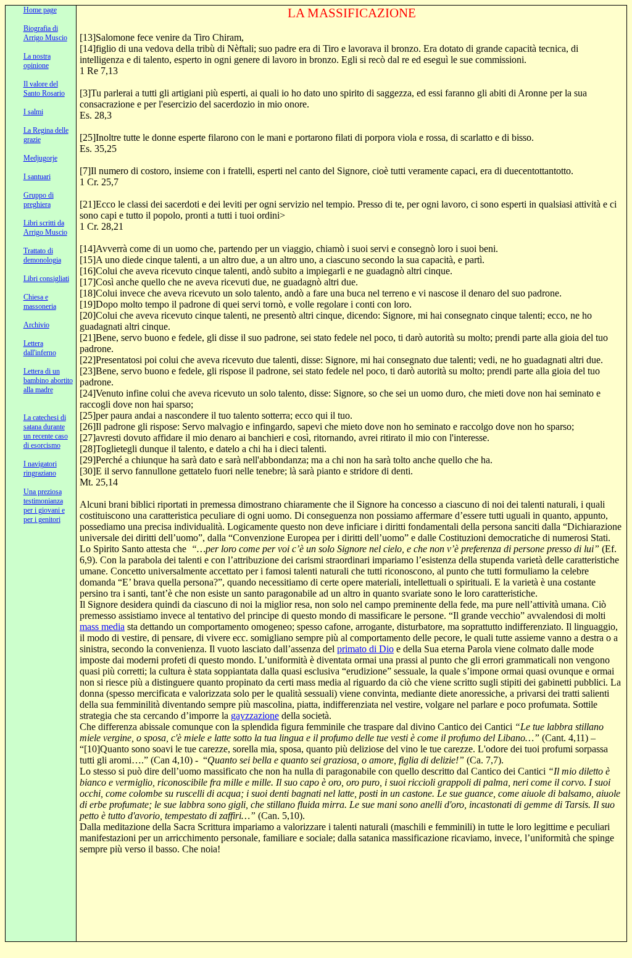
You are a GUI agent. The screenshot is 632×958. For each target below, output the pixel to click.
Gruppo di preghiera (38, 200)
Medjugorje (40, 158)
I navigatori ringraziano (40, 468)
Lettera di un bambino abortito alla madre (48, 380)
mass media (102, 626)
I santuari (37, 176)
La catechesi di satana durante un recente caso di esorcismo (45, 431)
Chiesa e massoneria (39, 302)
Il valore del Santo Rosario (44, 89)
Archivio (36, 325)
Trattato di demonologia (42, 255)
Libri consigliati (46, 278)
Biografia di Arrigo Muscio (45, 33)
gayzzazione (255, 715)
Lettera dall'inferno (39, 348)
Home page (40, 10)
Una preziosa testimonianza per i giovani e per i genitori (44, 505)
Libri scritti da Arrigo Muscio (45, 228)
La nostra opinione (37, 61)
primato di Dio (365, 649)
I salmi (33, 111)
